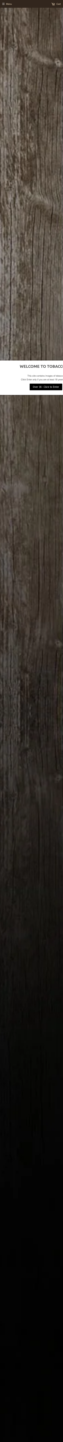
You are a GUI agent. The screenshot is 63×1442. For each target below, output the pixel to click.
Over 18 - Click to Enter (46, 387)
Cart (58, 3)
